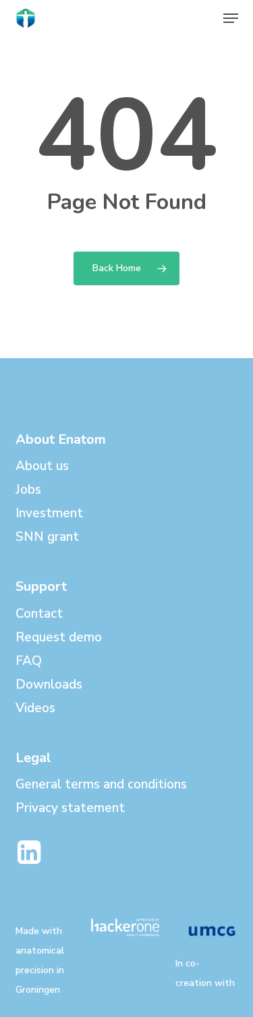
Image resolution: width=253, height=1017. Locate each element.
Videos (35, 708)
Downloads (49, 684)
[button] (230, 18)
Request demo (59, 637)
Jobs (28, 489)
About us (42, 466)
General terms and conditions (101, 784)
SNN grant (47, 537)
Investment (49, 513)
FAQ (29, 661)
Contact (39, 613)
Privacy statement (70, 808)
